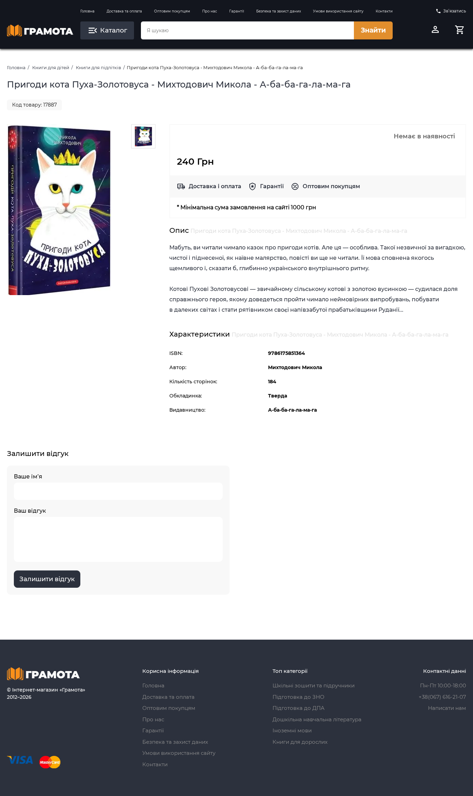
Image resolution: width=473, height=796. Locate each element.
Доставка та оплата (124, 11)
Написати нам (447, 708)
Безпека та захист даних (278, 11)
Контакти (384, 11)
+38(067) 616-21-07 (442, 697)
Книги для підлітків (98, 67)
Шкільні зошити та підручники (314, 685)
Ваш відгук (30, 510)
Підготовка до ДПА (298, 708)
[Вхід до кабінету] (435, 30)
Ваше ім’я (28, 476)
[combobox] (247, 30)
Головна (87, 11)
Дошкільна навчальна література (317, 719)
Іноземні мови (292, 730)
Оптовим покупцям (172, 11)
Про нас (209, 11)
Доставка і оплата (215, 186)
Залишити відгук (47, 579)
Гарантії (236, 11)
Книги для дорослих (300, 742)
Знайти (373, 30)
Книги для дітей (50, 67)
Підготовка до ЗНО (298, 697)
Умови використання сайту (338, 11)
